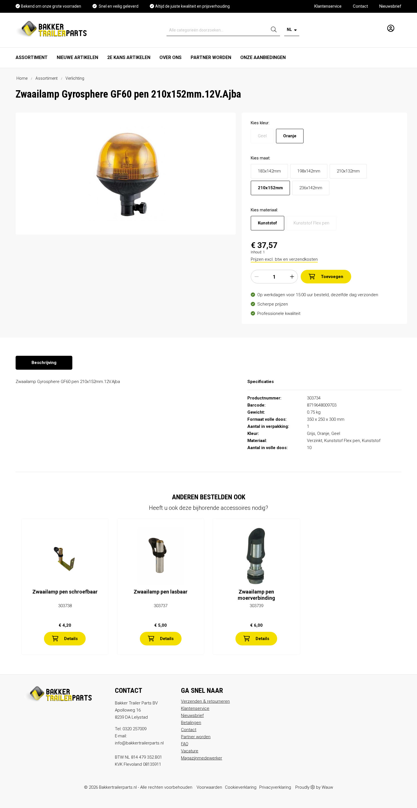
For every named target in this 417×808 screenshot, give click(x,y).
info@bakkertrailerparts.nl (139, 743)
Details (71, 638)
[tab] (44, 363)
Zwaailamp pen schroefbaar (65, 592)
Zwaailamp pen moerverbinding (256, 595)
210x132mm (348, 171)
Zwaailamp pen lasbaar (161, 592)
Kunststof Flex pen (311, 223)
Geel (262, 135)
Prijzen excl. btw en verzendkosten (284, 259)
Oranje (289, 135)
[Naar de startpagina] (53, 28)
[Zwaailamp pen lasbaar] (161, 556)
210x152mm (270, 187)
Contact (360, 6)
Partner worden (195, 736)
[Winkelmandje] (399, 26)
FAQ (184, 743)
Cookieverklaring (240, 787)
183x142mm (269, 171)
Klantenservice (328, 6)
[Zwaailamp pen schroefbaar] (65, 556)
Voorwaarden (209, 787)
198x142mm (308, 171)
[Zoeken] (274, 30)
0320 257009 (134, 728)
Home (22, 78)
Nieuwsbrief (390, 6)
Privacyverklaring (275, 787)
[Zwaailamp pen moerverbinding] (256, 556)
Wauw (327, 787)
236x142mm (310, 187)
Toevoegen (332, 276)
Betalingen (191, 722)
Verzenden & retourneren (205, 701)
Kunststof (267, 223)
